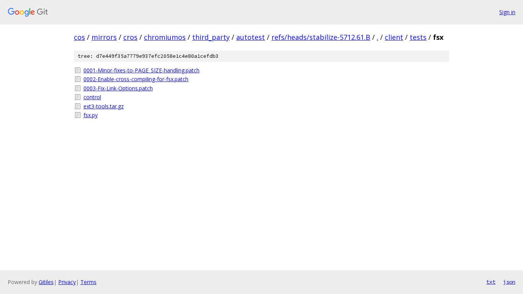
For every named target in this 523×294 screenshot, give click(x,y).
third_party (211, 37)
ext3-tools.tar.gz (103, 106)
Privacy (67, 282)
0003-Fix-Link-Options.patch (118, 88)
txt (490, 281)
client (394, 37)
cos (79, 37)
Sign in (507, 12)
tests (418, 37)
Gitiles (46, 282)
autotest (250, 37)
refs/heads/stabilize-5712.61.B (320, 37)
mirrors (104, 37)
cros (130, 37)
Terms (88, 282)
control (92, 97)
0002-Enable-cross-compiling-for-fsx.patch (135, 79)
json (509, 281)
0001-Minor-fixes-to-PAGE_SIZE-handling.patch (141, 70)
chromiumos (165, 37)
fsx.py (90, 115)
